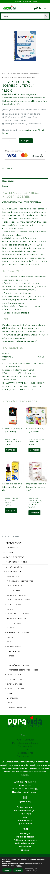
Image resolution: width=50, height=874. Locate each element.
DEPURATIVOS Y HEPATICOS (18, 614)
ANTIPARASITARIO (15, 651)
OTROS (9, 552)
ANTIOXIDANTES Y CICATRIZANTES (20, 581)
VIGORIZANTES (12, 698)
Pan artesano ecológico (25, 743)
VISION (9, 703)
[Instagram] (25, 797)
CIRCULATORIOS (13, 590)
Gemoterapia (25, 746)
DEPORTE (10, 609)
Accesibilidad (25, 847)
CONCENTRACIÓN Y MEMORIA (18, 600)
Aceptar (7, 870)
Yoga (25, 749)
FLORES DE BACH (14, 623)
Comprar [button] (10, 450)
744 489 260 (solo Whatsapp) (26, 789)
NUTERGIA (7, 168)
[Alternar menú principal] (45, 8)
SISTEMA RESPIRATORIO (16, 689)
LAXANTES (13, 660)
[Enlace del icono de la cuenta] (40, 8)
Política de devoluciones (25, 840)
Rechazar (18, 870)
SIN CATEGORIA (14, 567)
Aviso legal (25, 833)
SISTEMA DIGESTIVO (14, 646)
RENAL (9, 642)
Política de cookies (25, 837)
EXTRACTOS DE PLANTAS (16, 618)
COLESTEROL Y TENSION (16, 595)
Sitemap (25, 850)
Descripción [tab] (8, 181)
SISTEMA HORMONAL (15, 675)
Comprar (25, 140)
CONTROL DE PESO (14, 604)
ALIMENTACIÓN (14, 543)
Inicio (3, 74)
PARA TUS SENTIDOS (16, 562)
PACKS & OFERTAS (15, 557)
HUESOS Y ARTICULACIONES (18, 632)
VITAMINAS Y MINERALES (16, 707)
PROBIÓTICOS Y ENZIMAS (19, 665)
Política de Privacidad (25, 843)
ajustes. (19, 866)
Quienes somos (25, 756)
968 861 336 (26, 785)
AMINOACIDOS (13, 576)
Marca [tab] (5, 186)
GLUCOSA (11, 628)
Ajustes (29, 870)
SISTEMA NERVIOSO (14, 684)
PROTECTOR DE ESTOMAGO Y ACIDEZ (23, 670)
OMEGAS (10, 637)
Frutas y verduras (25, 739)
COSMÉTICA (12, 547)
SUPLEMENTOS (13, 571)
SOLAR (9, 693)
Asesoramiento (25, 752)
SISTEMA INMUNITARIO (15, 679)
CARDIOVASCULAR (14, 586)
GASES (11, 656)
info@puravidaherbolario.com (26, 792)
